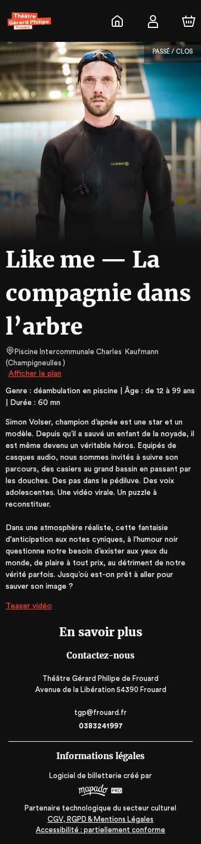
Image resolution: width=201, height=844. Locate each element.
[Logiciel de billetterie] (100, 792)
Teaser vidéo (29, 606)
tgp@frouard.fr (100, 712)
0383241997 (101, 725)
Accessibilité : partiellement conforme (100, 829)
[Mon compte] (153, 21)
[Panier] (188, 21)
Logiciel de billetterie (85, 775)
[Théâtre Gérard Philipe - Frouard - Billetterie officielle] (117, 21)
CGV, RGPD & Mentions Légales (100, 819)
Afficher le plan (34, 374)
